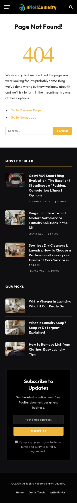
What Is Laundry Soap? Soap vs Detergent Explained (47, 328)
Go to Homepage (23, 117)
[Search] (70, 7)
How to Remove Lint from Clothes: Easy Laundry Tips (49, 349)
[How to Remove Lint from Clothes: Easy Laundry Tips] (15, 349)
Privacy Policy (47, 446)
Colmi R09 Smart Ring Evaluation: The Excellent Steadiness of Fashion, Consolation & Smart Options (49, 185)
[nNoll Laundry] (38, 7)
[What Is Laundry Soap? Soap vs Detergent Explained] (15, 327)
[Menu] (7, 7)
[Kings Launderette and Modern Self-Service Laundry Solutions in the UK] (15, 217)
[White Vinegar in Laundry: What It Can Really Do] (15, 305)
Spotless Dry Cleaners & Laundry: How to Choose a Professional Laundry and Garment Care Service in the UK (50, 255)
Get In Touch (37, 492)
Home (20, 492)
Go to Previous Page (26, 110)
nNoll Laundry (56, 483)
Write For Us (57, 492)
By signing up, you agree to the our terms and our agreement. (40, 446)
